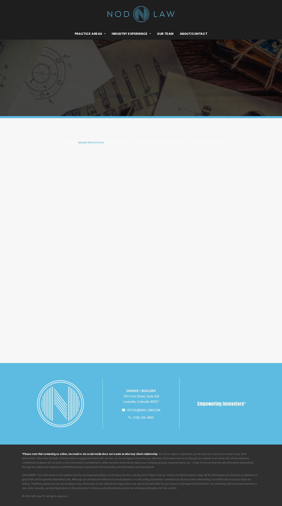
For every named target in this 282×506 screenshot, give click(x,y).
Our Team (165, 33)
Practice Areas (88, 33)
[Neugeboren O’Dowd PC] (141, 14)
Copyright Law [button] (118, 142)
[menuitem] (91, 33)
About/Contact (193, 33)
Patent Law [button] (177, 142)
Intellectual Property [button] (149, 142)
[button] (141, 410)
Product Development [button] (205, 142)
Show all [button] (67, 142)
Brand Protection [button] (91, 142)
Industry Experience (130, 33)
